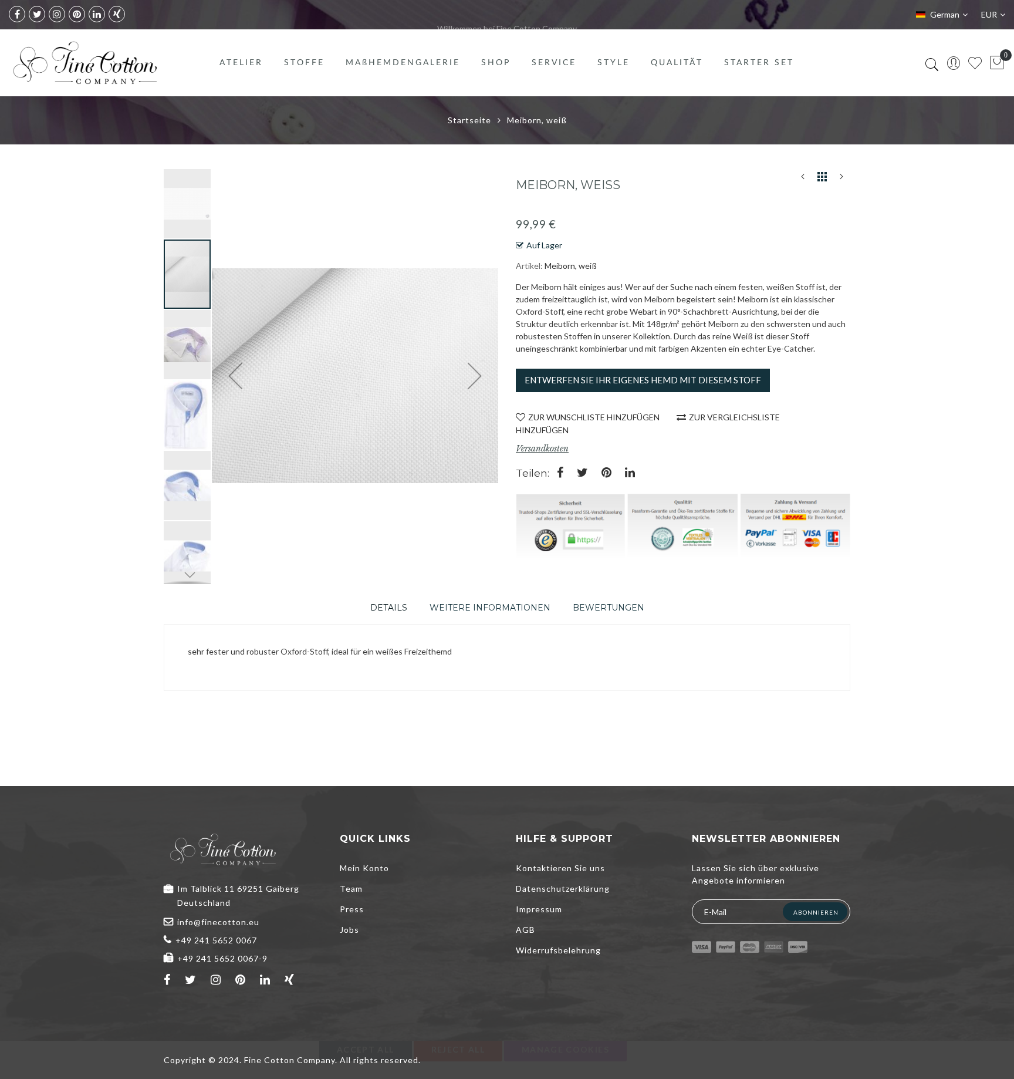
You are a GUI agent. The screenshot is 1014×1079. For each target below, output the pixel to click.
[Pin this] (606, 473)
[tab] (388, 607)
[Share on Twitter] (582, 473)
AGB (525, 930)
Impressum (539, 909)
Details (388, 607)
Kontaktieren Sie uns (560, 868)
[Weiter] (841, 179)
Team (351, 888)
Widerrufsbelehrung (558, 950)
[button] (188, 203)
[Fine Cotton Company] (84, 62)
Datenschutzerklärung (563, 888)
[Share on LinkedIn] (630, 473)
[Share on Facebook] (560, 473)
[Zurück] (803, 179)
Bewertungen (608, 607)
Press (352, 909)
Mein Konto (364, 868)
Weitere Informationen (490, 607)
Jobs (349, 930)
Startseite (469, 120)
